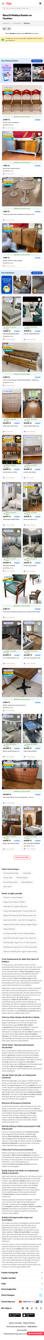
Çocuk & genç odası (14, 1109)
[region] (22, 73)
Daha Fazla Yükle (22, 857)
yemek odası (11, 1083)
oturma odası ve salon (23, 1020)
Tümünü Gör (36, 61)
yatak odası (26, 1051)
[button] (3, 3)
